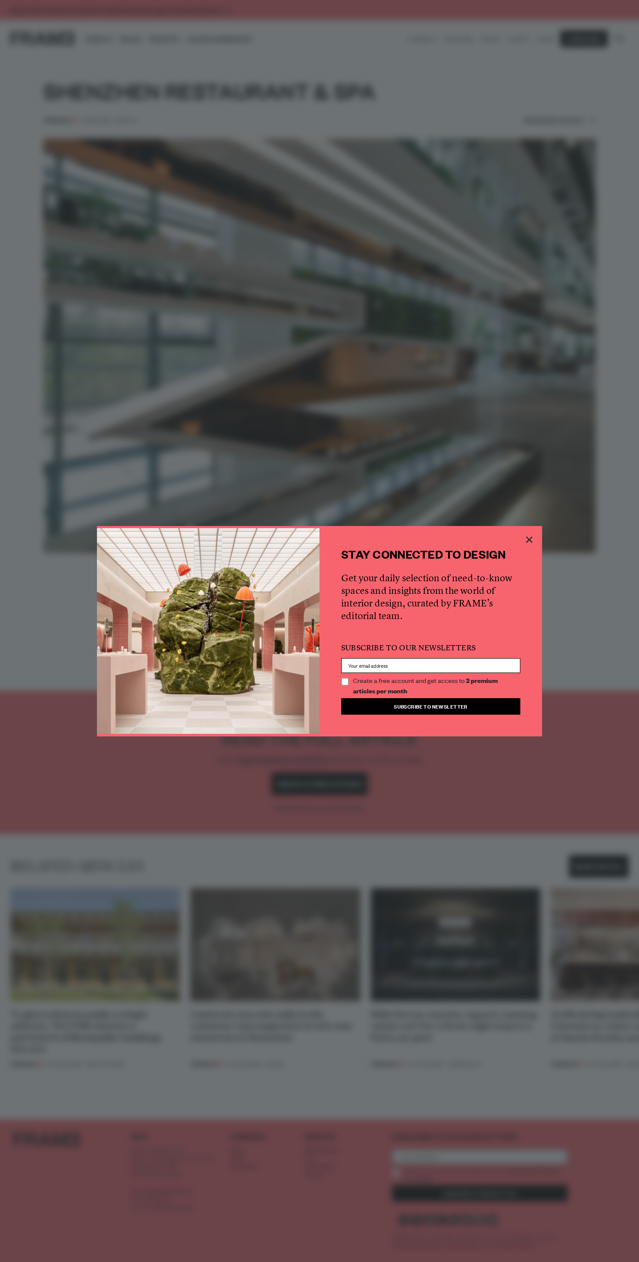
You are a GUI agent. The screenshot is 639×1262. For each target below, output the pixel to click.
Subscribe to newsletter (431, 706)
